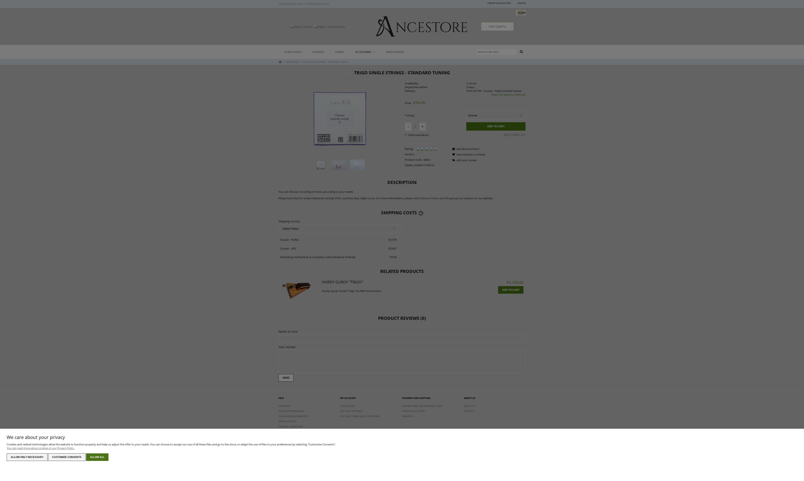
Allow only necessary (27, 457)
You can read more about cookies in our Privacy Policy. (41, 448)
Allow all (97, 457)
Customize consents (66, 457)
